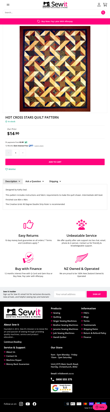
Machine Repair (14, 360)
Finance (87, 337)
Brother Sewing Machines (65, 325)
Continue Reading (12, 341)
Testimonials (90, 325)
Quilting (57, 317)
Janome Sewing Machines (65, 329)
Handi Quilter (59, 337)
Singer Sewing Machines (65, 321)
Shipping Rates (91, 329)
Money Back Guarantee (17, 364)
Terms (86, 321)
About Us (10, 352)
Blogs (86, 317)
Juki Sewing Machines (63, 333)
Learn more (38, 146)
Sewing (56, 312)
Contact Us (11, 356)
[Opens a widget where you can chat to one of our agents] (100, 407)
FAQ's (86, 312)
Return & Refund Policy (95, 333)
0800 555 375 (64, 379)
